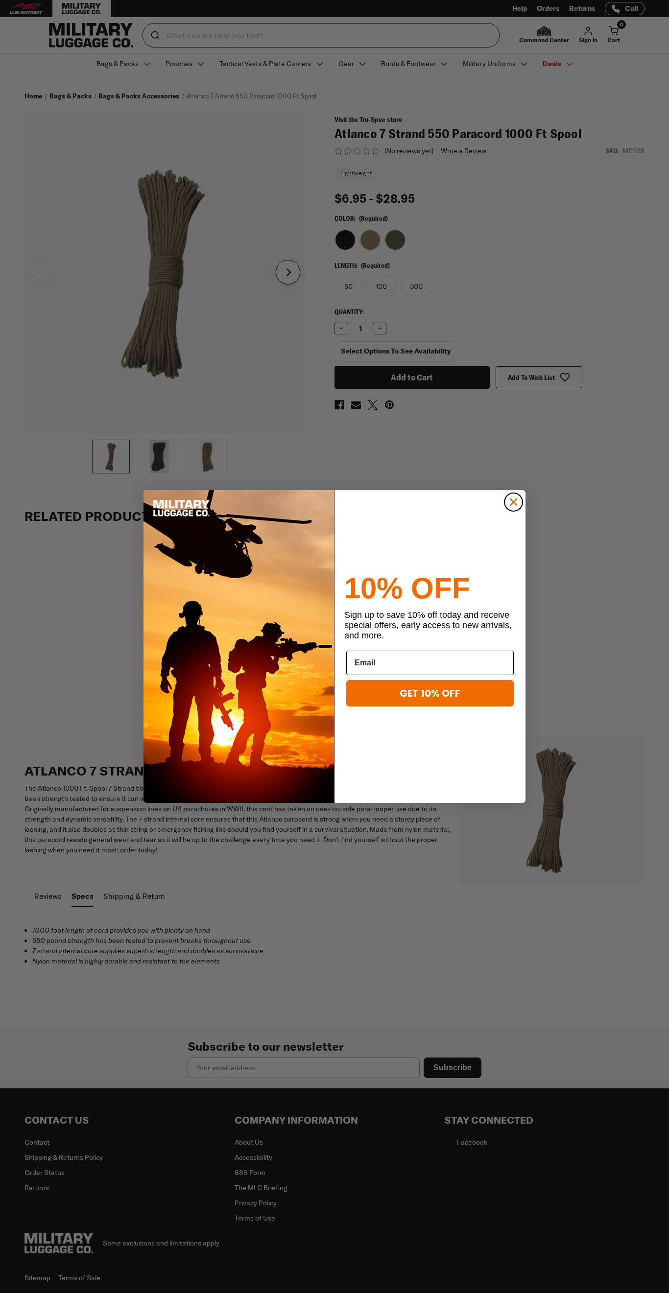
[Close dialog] (513, 502)
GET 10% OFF (430, 693)
